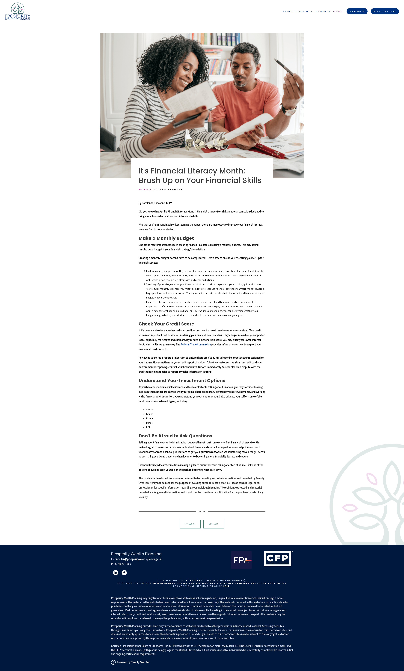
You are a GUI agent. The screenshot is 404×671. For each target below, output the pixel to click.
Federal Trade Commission (196, 344)
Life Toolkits (322, 11)
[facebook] (124, 572)
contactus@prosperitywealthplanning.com (137, 559)
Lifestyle (177, 189)
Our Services (304, 11)
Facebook (190, 524)
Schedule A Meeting (384, 11)
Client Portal (357, 11)
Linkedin (214, 524)
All (157, 189)
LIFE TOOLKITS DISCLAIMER (236, 583)
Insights (338, 11)
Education (165, 189)
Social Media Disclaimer (196, 583)
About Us (288, 11)
